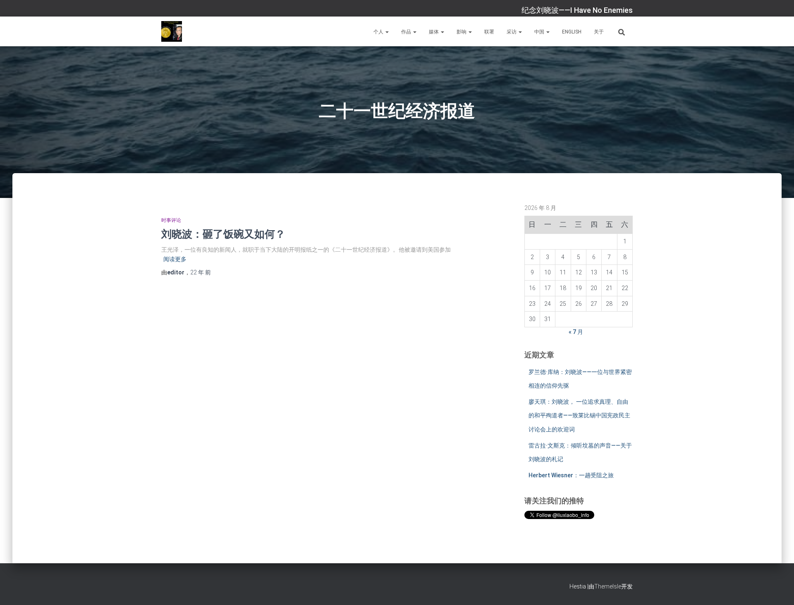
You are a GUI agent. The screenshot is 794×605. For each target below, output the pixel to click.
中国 (539, 32)
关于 (599, 32)
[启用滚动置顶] (777, 588)
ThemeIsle (607, 586)
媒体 (434, 32)
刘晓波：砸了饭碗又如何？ (223, 234)
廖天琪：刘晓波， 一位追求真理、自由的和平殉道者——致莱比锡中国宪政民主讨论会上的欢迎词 (579, 415)
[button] (387, 32)
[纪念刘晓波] (171, 31)
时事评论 (171, 220)
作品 (406, 32)
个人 (379, 32)
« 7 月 (576, 332)
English (571, 32)
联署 (489, 32)
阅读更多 (175, 259)
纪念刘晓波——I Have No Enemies (577, 10)
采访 (512, 32)
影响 (462, 32)
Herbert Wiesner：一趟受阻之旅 (571, 475)
